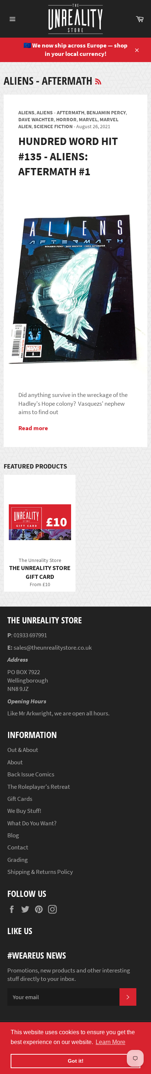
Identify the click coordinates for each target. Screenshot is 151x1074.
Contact (17, 847)
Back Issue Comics (30, 774)
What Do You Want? (31, 823)
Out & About (22, 750)
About (15, 762)
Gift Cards (19, 799)
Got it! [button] (76, 1061)
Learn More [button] (110, 1042)
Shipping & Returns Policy (40, 872)
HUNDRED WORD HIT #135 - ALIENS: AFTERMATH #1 (68, 156)
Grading (17, 860)
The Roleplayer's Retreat (38, 787)
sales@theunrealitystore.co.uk (53, 647)
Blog (13, 835)
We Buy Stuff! (24, 811)
